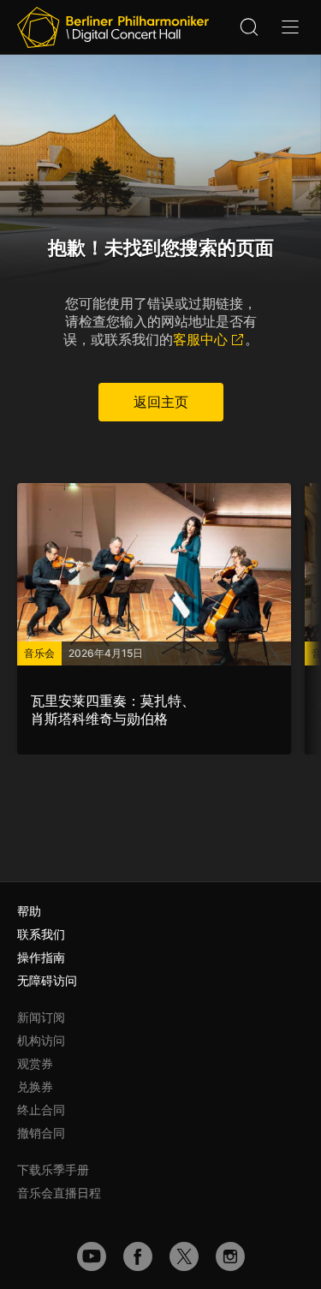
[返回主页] (113, 27)
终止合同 (41, 1109)
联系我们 (41, 934)
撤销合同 (41, 1132)
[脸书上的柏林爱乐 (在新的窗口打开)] (137, 1256)
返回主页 (161, 401)
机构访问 (41, 1040)
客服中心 (200, 339)
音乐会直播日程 (59, 1192)
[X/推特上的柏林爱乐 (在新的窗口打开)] (184, 1256)
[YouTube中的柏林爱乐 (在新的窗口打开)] (91, 1256)
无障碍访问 (47, 980)
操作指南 (41, 957)
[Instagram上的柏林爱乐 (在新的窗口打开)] (230, 1256)
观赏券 (35, 1063)
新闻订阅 (41, 1017)
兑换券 (35, 1086)
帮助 (29, 911)
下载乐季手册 (53, 1169)
